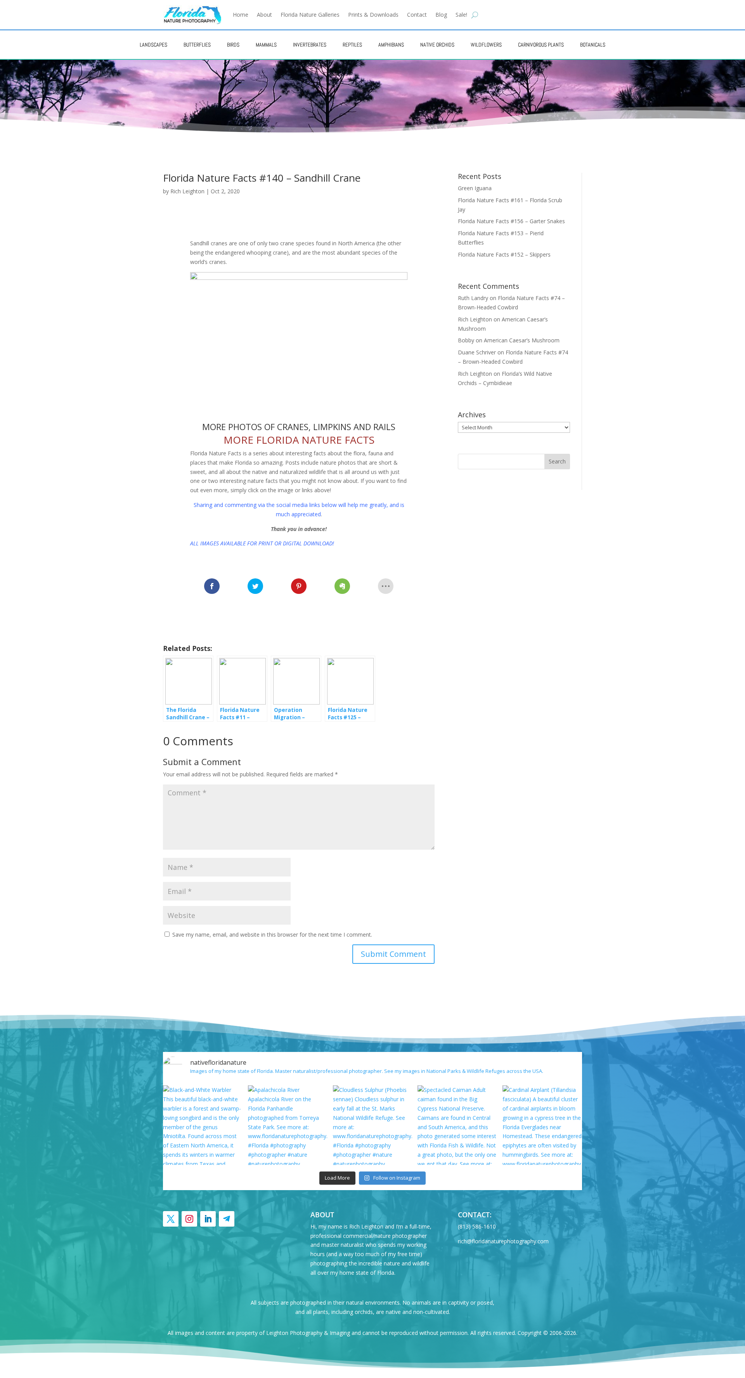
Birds (233, 44)
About (264, 14)
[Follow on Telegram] (226, 1219)
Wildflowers (486, 44)
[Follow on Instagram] (189, 1219)
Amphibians (391, 44)
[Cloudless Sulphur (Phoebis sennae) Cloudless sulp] (372, 1125)
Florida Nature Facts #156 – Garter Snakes (511, 221)
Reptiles (352, 44)
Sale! (461, 14)
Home (240, 14)
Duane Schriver (477, 352)
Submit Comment (393, 954)
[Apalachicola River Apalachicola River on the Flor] (287, 1125)
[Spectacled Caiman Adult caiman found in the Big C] (457, 1125)
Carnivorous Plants (541, 44)
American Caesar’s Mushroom (522, 340)
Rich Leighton (187, 191)
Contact (417, 14)
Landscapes (153, 44)
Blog (441, 14)
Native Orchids (437, 44)
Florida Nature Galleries (310, 14)
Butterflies (197, 44)
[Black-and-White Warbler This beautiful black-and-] (203, 1125)
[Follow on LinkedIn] (208, 1219)
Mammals (266, 44)
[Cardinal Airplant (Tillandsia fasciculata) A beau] (542, 1125)
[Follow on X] (170, 1219)
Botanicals (592, 44)
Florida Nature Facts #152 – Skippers (504, 254)
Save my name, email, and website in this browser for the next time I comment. (272, 934)
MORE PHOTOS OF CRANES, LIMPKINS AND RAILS (298, 426)
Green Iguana (475, 188)
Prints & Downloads (373, 14)
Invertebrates (309, 44)
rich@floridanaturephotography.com (503, 1241)
